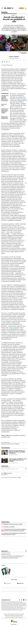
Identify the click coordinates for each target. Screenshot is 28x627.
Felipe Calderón (14, 56)
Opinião (2, 468)
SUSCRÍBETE (21, 8)
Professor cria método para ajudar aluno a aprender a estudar (4, 110)
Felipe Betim (11, 454)
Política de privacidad (8, 615)
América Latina (21, 98)
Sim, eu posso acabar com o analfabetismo (4, 117)
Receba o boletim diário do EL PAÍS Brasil (11, 443)
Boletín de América (6, 554)
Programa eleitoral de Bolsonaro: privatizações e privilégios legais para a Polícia (13, 534)
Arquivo (3, 565)
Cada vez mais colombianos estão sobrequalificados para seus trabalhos (18, 460)
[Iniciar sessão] (26, 8)
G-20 (17, 468)
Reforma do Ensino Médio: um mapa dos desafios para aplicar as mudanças (17, 452)
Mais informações (4, 474)
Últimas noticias (5, 521)
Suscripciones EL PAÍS (19, 615)
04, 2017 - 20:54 (14, 58)
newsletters (4, 551)
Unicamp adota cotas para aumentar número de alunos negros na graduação (5, 98)
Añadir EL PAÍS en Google (7, 65)
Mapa (14, 615)
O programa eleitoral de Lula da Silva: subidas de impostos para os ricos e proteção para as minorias (13, 530)
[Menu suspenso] (2, 8)
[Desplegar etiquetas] (26, 469)
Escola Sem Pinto (4, 105)
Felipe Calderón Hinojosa (10, 468)
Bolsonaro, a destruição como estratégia (13, 524)
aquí (20, 477)
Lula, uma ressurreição (9, 526)
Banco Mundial (14, 327)
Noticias (4, 12)
